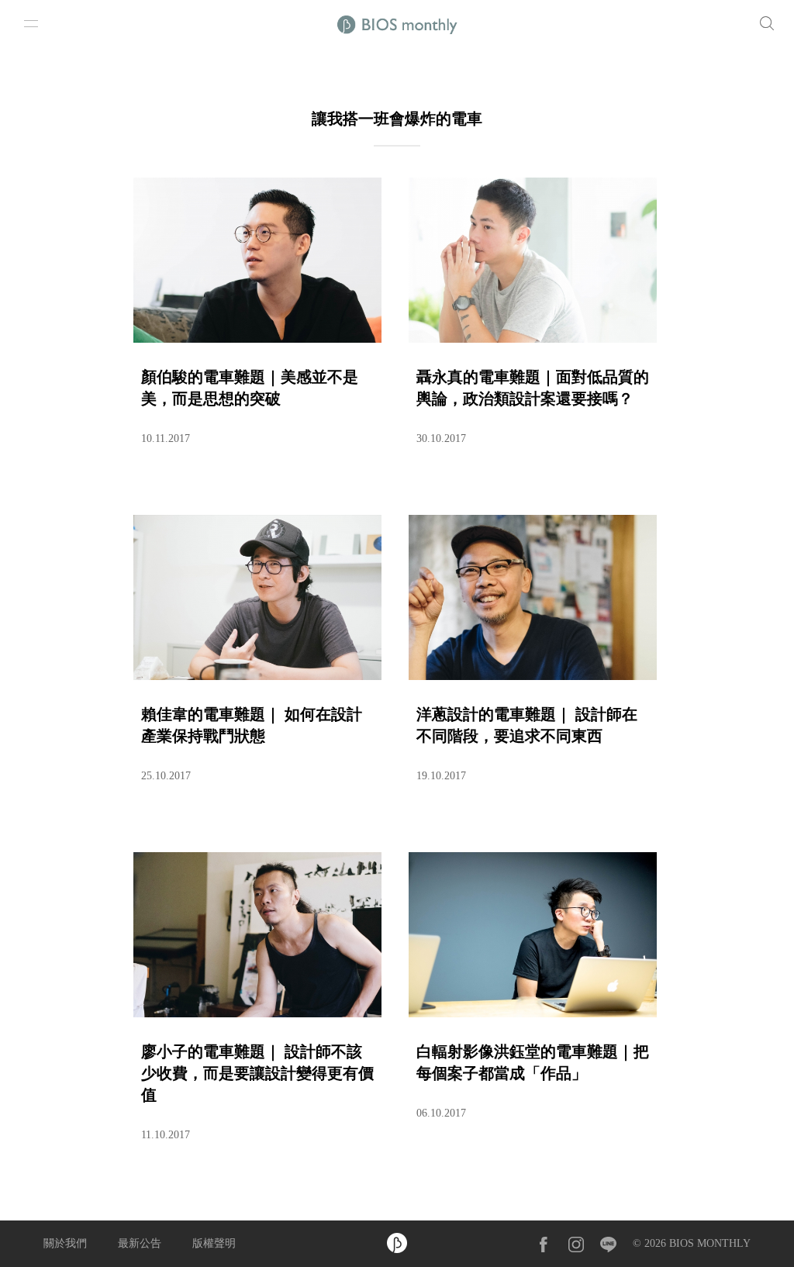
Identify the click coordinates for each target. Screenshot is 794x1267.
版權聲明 (214, 1243)
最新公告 (139, 1243)
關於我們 (65, 1243)
